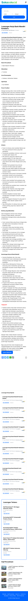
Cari (14, 17)
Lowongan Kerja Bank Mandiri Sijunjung (12, 489)
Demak (4, 521)
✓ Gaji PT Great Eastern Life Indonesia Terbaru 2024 (15, 573)
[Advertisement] (14, 375)
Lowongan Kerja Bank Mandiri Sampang (12, 417)
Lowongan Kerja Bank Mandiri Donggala (13, 458)
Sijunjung (18, 490)
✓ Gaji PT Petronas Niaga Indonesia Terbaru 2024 (14, 585)
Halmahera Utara (19, 451)
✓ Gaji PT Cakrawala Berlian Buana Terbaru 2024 (15, 579)
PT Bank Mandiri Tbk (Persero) (8, 30)
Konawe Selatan (19, 400)
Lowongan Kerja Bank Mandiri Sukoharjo (13, 408)
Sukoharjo (18, 409)
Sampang (18, 419)
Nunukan (17, 481)
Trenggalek (18, 428)
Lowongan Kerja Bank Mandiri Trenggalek (13, 427)
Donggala (18, 460)
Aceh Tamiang (19, 471)
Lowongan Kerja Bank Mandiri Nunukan (12, 479)
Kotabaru (17, 30)
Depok (4, 511)
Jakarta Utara (5, 532)
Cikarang (5, 552)
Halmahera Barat (19, 439)
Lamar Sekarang (7, 352)
